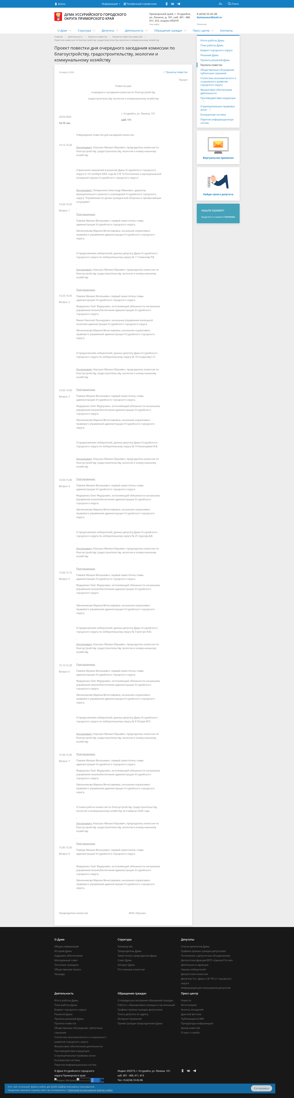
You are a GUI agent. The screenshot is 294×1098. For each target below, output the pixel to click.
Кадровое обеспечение (68, 955)
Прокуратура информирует (197, 1023)
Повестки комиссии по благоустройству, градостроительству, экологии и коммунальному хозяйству (106, 40)
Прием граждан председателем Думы (140, 1023)
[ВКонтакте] (173, 4)
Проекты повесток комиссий (127, 36)
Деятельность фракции (194, 965)
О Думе (62, 30)
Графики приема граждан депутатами (203, 951)
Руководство (125, 946)
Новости (186, 1000)
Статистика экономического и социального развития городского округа (218, 81)
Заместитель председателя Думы (137, 955)
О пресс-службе (190, 1032)
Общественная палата (67, 969)
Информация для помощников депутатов (205, 988)
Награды (59, 974)
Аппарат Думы (126, 965)
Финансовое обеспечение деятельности (216, 91)
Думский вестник (191, 1014)
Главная (58, 36)
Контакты (226, 30)
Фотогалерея (189, 1005)
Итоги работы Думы (212, 40)
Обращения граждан (168, 30)
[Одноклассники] (167, 4)
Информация (110, 4)
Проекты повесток (97, 36)
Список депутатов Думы (195, 946)
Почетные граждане (66, 965)
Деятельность (134, 30)
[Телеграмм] (179, 4)
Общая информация (66, 946)
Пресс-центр (201, 30)
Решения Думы (209, 55)
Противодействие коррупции (218, 98)
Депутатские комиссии (194, 974)
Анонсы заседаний (192, 1009)
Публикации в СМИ (192, 1018)
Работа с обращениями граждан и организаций (146, 1005)
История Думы (63, 951)
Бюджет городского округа (216, 50)
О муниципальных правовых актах (217, 108)
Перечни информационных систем (217, 121)
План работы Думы (211, 45)
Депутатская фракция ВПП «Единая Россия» (207, 960)
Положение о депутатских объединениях (205, 955)
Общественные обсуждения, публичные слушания (217, 71)
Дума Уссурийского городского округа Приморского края (95, 16)
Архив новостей (190, 1028)
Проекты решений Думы (215, 60)
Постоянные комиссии (131, 969)
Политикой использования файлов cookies (90, 1090)
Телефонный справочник (141, 4)
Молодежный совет (66, 960)
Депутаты (108, 30)
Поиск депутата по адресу (133, 1014)
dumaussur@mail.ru (209, 17)
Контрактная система (213, 114)
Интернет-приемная (130, 1018)
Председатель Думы (129, 951)
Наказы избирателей (193, 969)
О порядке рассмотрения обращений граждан (145, 1000)
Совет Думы (125, 960)
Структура (84, 30)
